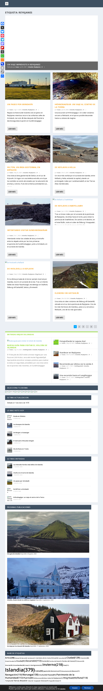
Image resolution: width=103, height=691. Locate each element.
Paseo (51, 675)
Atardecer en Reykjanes (70, 352)
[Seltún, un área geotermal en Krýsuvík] (27, 149)
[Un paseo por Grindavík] (27, 86)
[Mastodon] (2, 44)
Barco (24, 658)
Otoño (43, 675)
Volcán (58, 681)
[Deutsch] (23, 391)
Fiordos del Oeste (69, 661)
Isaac (17, 67)
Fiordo (45, 661)
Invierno (52, 664)
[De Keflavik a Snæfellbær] (75, 199)
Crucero (84, 658)
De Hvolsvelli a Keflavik (20, 268)
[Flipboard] (2, 48)
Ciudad (73, 657)
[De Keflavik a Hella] (75, 149)
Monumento (66, 671)
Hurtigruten (36, 665)
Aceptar (75, 688)
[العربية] (6, 391)
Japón (46, 671)
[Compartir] (2, 76)
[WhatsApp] (2, 56)
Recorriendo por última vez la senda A (76, 364)
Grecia (9, 665)
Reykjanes (37, 67)
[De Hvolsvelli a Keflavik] (27, 262)
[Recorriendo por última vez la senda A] (56, 364)
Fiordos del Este (55, 661)
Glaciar (80, 661)
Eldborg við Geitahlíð (67, 293)
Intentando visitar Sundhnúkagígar (27, 230)
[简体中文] (11, 391)
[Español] (36, 391)
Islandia (30, 67)
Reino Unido (48, 678)
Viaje (52, 681)
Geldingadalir (27, 350)
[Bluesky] (2, 32)
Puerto (28, 678)
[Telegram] (2, 40)
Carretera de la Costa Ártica (47, 658)
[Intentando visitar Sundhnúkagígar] (27, 211)
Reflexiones (39, 678)
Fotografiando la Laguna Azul (72, 341)
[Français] (19, 391)
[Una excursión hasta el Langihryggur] (56, 376)
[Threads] (2, 52)
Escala (20, 661)
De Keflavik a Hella (65, 167)
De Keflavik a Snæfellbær (69, 206)
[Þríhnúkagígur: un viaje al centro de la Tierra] (75, 86)
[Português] (32, 391)
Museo (76, 671)
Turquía (37, 681)
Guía (27, 665)
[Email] (2, 68)
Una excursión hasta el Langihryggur (76, 375)
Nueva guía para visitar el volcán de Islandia (27, 346)
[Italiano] (29, 391)
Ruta (82, 677)
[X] (2, 28)
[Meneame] (2, 60)
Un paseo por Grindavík (20, 104)
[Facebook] (2, 24)
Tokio (30, 681)
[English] (16, 391)
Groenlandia (19, 665)
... (87, 327)
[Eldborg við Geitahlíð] (75, 274)
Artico (10, 657)
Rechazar (87, 688)
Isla (66, 665)
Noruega (31, 674)
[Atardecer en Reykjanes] (56, 353)
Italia (39, 671)
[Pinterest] (2, 36)
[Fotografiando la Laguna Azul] (56, 342)
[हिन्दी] (26, 391)
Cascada (62, 658)
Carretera (31, 658)
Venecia (45, 681)
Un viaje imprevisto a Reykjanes (23, 64)
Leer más (12, 129)
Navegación (13, 674)
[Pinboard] (2, 64)
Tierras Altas (20, 681)
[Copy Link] (2, 72)
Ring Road (38, 274)
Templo (9, 681)
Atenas (18, 658)
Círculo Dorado (10, 661)
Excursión (33, 660)
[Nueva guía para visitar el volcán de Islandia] (28, 341)
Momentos (56, 671)
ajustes (62, 689)
